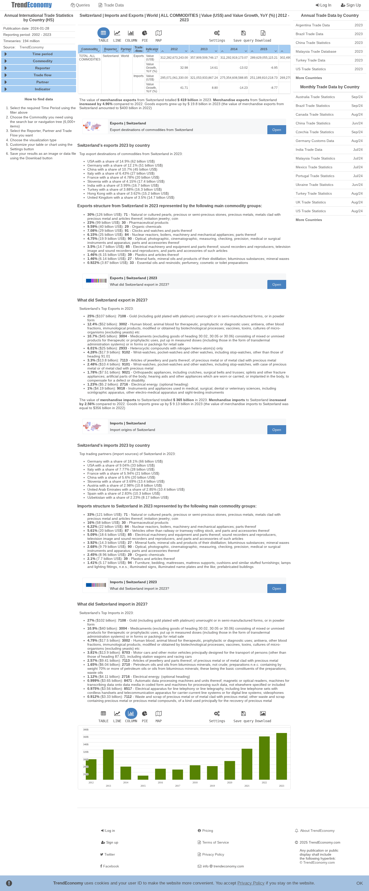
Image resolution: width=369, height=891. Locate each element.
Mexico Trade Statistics (329, 167)
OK (359, 883)
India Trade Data (329, 149)
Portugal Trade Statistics (329, 176)
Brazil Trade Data (329, 34)
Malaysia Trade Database (329, 51)
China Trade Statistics (329, 43)
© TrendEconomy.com (317, 862)
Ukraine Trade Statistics (329, 185)
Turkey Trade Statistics (329, 193)
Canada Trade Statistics (329, 114)
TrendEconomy (32, 47)
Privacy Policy (251, 883)
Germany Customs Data (329, 141)
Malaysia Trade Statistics (329, 158)
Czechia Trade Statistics (329, 132)
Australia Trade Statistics (329, 97)
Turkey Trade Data (329, 60)
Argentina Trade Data (329, 25)
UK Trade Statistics (329, 202)
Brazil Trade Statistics (329, 106)
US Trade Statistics (329, 69)
